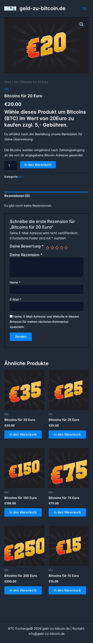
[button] (81, 24)
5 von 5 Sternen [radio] (66, 248)
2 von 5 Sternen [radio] (52, 248)
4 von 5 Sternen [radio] (62, 248)
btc (16, 82)
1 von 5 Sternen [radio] (48, 248)
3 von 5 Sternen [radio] (57, 248)
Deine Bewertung (27, 246)
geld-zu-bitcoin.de (42, 8)
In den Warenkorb (37, 165)
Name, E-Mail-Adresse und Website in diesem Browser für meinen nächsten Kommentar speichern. (44, 322)
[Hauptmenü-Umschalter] (84, 8)
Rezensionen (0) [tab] (17, 196)
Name (15, 282)
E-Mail (15, 299)
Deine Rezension (26, 254)
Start (7, 82)
